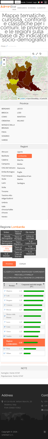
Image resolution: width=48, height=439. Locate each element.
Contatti (29, 2)
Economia (32, 8)
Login (35, 2)
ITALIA (3, 46)
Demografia (22, 8)
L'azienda (22, 2)
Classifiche (41, 8)
